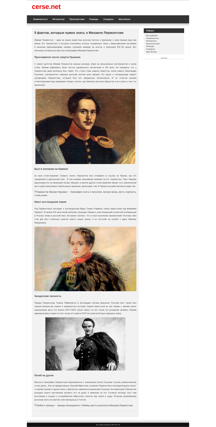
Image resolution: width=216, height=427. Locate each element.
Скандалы (108, 19)
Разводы (93, 19)
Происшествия (77, 19)
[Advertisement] (164, 67)
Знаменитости (40, 19)
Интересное (58, 19)
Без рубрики (151, 35)
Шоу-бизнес (125, 19)
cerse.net (46, 6)
